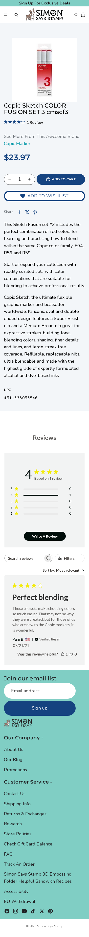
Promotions (15, 769)
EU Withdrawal (19, 901)
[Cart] (83, 14)
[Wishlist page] (76, 15)
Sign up (39, 708)
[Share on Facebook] (19, 212)
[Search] (16, 14)
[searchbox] (24, 558)
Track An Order (19, 864)
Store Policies (17, 834)
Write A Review (45, 536)
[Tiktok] (33, 911)
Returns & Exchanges (25, 814)
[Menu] (5, 14)
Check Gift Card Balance (28, 844)
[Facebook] (7, 911)
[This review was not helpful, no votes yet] (71, 654)
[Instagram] (16, 911)
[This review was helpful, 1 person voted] (62, 654)
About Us (13, 749)
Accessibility (16, 891)
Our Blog (13, 760)
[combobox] (64, 570)
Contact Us (14, 794)
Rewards (13, 824)
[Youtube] (24, 911)
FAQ (8, 854)
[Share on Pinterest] (35, 212)
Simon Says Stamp (50, 926)
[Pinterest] (50, 911)
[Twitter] (42, 911)
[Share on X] (27, 212)
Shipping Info (17, 803)
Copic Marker (17, 144)
